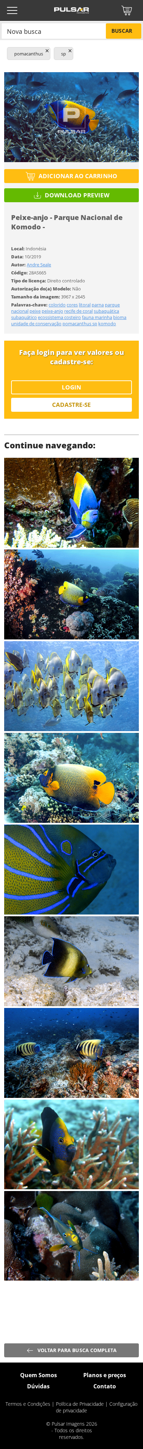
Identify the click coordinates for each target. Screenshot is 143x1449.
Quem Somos (38, 1375)
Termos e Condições (28, 1404)
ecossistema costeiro (59, 317)
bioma (119, 317)
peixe (35, 311)
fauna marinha (97, 317)
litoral (85, 305)
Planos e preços (104, 1375)
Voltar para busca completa (77, 1350)
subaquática (106, 311)
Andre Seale (39, 264)
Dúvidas (38, 1386)
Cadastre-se (71, 405)
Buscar (121, 30)
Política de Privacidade (80, 1404)
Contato (104, 1386)
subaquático (24, 317)
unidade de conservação (36, 323)
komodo (107, 323)
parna (98, 305)
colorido (57, 305)
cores (72, 305)
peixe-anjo (52, 311)
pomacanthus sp (79, 323)
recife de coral (78, 311)
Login (71, 387)
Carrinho (126, 10)
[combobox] (54, 31)
